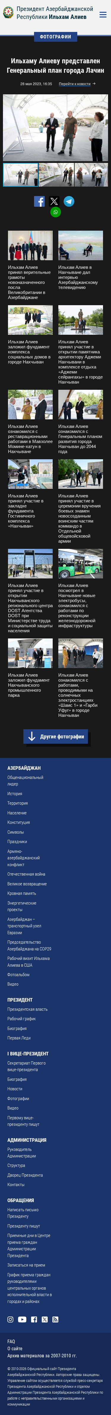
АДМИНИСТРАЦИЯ (26, 1140)
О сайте (14, 1348)
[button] (102, 127)
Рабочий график (21, 1018)
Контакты (16, 1184)
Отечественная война (26, 874)
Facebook (34, 1319)
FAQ (11, 1341)
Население (17, 813)
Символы (15, 832)
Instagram (10, 1319)
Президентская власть (27, 1009)
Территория (17, 803)
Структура (16, 1165)
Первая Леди (18, 1038)
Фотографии (18, 1098)
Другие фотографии (62, 736)
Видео (12, 984)
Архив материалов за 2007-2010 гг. (42, 1356)
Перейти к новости (75, 84)
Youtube (22, 1319)
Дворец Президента (25, 1175)
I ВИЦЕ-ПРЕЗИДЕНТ (28, 1054)
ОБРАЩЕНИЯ (20, 1200)
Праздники (17, 841)
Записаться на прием (26, 1265)
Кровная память (21, 893)
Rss (55, 1319)
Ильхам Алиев (67, 16)
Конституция (18, 822)
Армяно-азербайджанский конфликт (23, 858)
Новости (14, 1088)
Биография (17, 1028)
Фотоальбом (18, 974)
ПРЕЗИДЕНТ (20, 1000)
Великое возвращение (27, 884)
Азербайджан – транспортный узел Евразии (24, 926)
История (14, 793)
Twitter (45, 1319)
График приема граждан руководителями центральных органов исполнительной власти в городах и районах (29, 1288)
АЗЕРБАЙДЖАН (24, 768)
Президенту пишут (23, 1226)
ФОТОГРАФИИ (55, 37)
